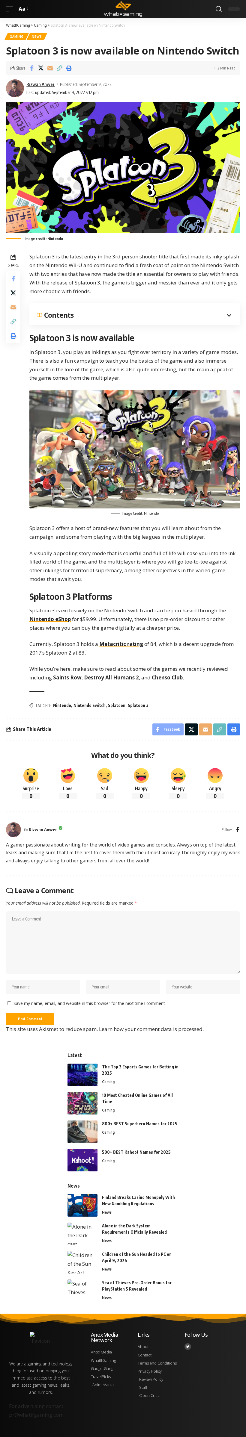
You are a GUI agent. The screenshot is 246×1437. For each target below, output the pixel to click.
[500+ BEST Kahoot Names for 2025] (83, 1160)
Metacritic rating (121, 643)
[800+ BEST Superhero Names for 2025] (83, 1131)
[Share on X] (41, 68)
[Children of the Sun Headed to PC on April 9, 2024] (83, 1262)
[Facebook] (238, 829)
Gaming (17, 36)
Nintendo (62, 705)
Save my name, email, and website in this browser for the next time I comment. (90, 1003)
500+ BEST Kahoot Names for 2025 (136, 1152)
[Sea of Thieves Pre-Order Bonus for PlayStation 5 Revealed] (83, 1290)
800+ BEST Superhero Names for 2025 (139, 1123)
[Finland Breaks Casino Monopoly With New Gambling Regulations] (83, 1205)
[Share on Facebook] (31, 68)
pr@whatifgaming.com (36, 1414)
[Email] (50, 68)
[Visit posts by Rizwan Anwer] (13, 829)
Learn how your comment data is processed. (151, 1029)
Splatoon (116, 705)
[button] (11, 9)
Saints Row (67, 677)
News (37, 36)
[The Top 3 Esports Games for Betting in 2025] (83, 1075)
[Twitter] (187, 1346)
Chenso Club (167, 677)
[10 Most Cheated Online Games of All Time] (83, 1103)
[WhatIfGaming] (123, 9)
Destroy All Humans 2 (111, 677)
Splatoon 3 (138, 705)
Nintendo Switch (90, 705)
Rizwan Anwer (40, 84)
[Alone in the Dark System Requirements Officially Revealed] (83, 1234)
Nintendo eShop (50, 619)
